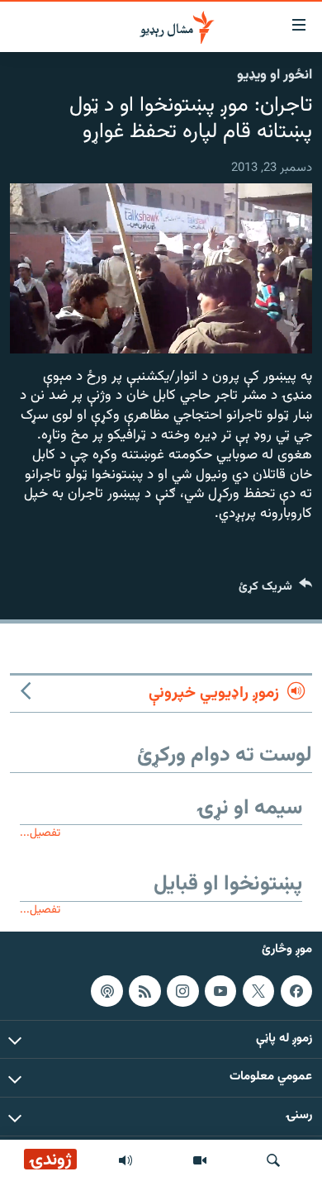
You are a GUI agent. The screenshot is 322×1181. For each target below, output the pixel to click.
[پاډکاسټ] (106, 991)
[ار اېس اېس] (144, 991)
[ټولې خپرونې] (125, 1160)
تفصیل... (40, 833)
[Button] (275, 590)
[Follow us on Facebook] (296, 991)
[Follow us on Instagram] (182, 991)
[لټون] (273, 1160)
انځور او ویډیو (274, 75)
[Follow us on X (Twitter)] (258, 991)
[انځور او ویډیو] (200, 1160)
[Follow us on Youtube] (220, 991)
